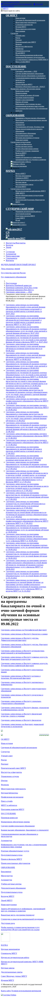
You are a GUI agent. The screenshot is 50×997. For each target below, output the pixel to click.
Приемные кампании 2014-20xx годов (22, 288)
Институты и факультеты (11, 772)
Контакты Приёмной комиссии (19, 285)
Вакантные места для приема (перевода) (17, 915)
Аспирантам (11, 254)
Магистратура (7, 876)
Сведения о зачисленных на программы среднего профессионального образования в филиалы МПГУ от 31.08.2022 (27, 436)
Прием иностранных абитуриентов (15, 863)
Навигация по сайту (11, 11)
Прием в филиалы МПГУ (11, 859)
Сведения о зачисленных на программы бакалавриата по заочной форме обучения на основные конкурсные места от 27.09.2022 (24, 458)
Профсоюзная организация (12, 797)
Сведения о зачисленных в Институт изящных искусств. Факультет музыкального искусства (24, 658)
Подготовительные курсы (11, 855)
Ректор (4, 760)
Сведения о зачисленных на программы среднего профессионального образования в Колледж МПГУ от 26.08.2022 (27, 401)
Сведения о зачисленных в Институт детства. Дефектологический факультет (20, 639)
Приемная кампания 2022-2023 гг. (20, 290)
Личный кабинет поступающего (18, 4)
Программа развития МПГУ (12, 809)
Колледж (9, 245)
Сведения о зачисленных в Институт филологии (21, 720)
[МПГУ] (4, 9)
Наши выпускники (9, 905)
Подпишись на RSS (11, 2)
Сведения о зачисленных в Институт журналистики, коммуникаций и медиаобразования (23, 652)
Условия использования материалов (26, 991)
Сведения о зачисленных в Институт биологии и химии (24, 634)
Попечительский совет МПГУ (13, 768)
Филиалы (5, 785)
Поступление (11, 283)
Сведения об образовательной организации (19, 747)
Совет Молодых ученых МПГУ (14, 976)
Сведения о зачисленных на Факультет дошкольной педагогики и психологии (22, 725)
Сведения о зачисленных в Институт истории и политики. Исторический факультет (21, 677)
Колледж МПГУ (7, 896)
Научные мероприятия (10, 949)
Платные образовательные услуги (15, 851)
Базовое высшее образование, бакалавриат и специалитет (25, 830)
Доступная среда (8, 923)
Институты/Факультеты (15, 243)
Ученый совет (7, 756)
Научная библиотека (9, 793)
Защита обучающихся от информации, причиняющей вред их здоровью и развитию (23, 910)
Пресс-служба (6, 801)
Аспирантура (6, 840)
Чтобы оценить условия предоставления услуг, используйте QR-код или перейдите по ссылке (20, 928)
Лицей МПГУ (6, 900)
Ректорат (4, 764)
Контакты (10, 260)
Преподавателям (13, 256)
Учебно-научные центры (11, 884)
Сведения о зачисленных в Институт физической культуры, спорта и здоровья (21, 715)
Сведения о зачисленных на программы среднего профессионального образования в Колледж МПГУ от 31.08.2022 (27, 442)
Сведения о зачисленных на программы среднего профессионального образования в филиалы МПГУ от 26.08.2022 (27, 407)
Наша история (7, 743)
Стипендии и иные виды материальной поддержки (22, 919)
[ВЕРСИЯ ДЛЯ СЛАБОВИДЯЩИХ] (14, 229)
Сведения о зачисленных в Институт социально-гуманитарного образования (21, 702)
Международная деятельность (13, 789)
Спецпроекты (11, 258)
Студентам (10, 252)
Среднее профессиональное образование (18, 826)
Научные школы (7, 968)
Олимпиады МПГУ (9, 953)
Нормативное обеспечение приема (15, 822)
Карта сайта (6, 991)
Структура (5, 752)
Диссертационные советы (11, 972)
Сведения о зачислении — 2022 (19, 292)
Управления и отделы (10, 776)
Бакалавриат (6, 872)
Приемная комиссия (9, 818)
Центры (4, 780)
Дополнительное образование (13, 888)
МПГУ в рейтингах (9, 805)
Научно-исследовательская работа (15, 957)
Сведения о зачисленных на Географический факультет (24, 630)
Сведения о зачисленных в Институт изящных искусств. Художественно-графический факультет (24, 664)
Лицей (8, 247)
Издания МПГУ (7, 980)
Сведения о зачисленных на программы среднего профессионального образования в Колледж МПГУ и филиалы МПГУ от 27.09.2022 (27, 521)
